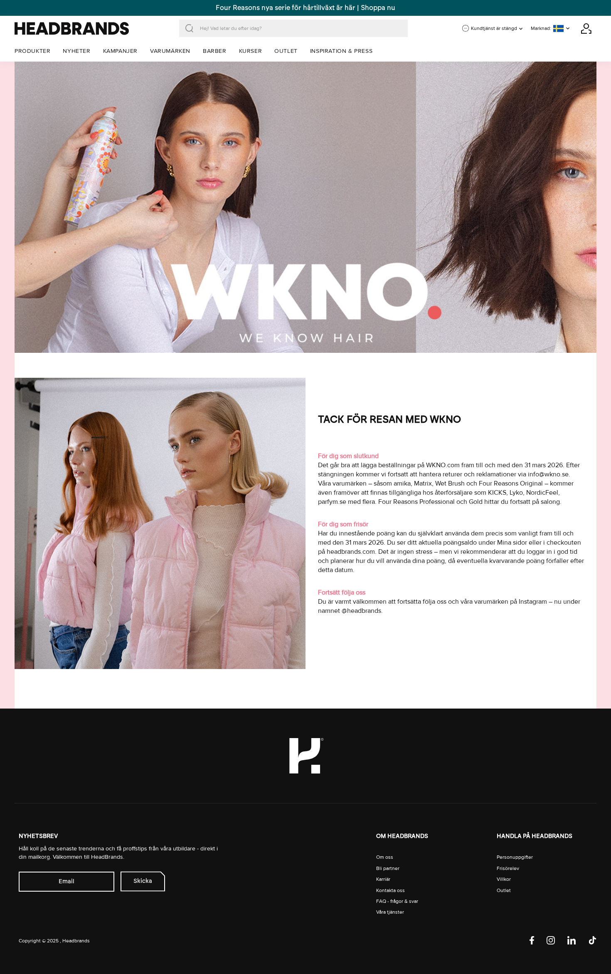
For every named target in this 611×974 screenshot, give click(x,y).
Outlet (504, 890)
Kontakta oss (390, 890)
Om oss (384, 857)
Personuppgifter (515, 857)
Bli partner (387, 868)
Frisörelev (508, 868)
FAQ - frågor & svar (397, 901)
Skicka (142, 881)
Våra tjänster (390, 912)
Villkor (504, 879)
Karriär (383, 879)
